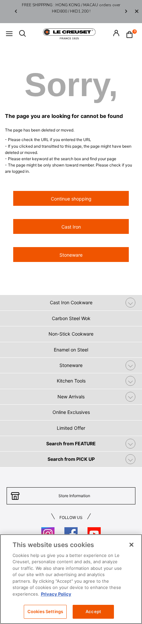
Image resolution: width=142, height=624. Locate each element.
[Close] (136, 11)
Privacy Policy (56, 594)
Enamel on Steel (71, 349)
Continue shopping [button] (71, 199)
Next (126, 11)
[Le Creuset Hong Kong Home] (69, 33)
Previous (15, 11)
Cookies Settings (45, 611)
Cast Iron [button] (71, 227)
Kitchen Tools (71, 381)
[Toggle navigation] (9, 34)
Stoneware (71, 365)
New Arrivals (71, 396)
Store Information (74, 495)
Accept (93, 611)
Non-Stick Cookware (71, 334)
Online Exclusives (71, 412)
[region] (71, 579)
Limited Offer (71, 428)
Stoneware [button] (71, 255)
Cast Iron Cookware (71, 302)
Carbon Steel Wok (71, 318)
